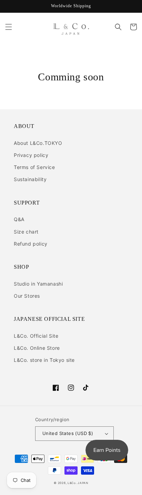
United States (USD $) (67, 433)
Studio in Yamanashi (38, 284)
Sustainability (30, 179)
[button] (8, 26)
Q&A (19, 219)
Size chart (26, 232)
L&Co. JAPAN (78, 483)
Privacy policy (31, 155)
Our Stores (27, 296)
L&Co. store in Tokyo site (44, 360)
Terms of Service (34, 167)
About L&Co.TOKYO (38, 143)
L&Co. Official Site (36, 336)
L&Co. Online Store (37, 348)
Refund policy (31, 244)
